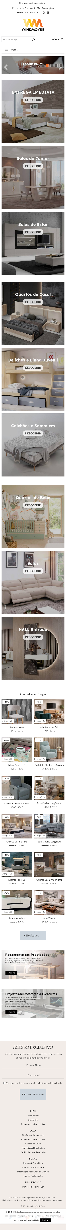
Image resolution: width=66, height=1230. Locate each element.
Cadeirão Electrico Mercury (49, 765)
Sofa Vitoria (49, 917)
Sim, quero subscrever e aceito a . (34, 1083)
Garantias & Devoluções (33, 1148)
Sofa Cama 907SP (49, 726)
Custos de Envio (33, 1143)
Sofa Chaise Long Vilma (49, 803)
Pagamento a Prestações (33, 1124)
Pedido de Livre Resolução (33, 1152)
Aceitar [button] (45, 1220)
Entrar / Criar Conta (30, 12)
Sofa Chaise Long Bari (49, 841)
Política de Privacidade (50, 1083)
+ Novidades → (33, 935)
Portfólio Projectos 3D (33, 1186)
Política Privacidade (30, 1220)
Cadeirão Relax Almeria (16, 803)
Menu (14, 50)
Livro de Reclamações (33, 1176)
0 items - (57, 39)
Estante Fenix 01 (16, 879)
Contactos (33, 1120)
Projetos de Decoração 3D (26, 8)
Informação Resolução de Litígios (33, 1171)
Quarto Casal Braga (16, 841)
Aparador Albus (16, 917)
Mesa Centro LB (16, 765)
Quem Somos (33, 1115)
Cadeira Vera (17, 726)
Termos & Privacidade (33, 1163)
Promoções (48, 8)
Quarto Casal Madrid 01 (49, 879)
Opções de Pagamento (33, 1135)
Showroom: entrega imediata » (33, 3)
